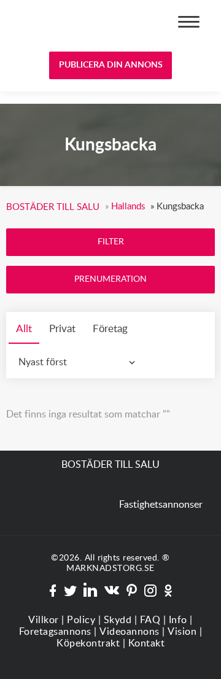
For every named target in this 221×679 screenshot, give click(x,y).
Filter (111, 242)
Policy (81, 620)
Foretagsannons (55, 632)
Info (178, 620)
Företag (110, 329)
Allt (24, 329)
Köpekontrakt (88, 643)
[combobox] (79, 362)
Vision (182, 632)
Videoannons (129, 632)
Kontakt (146, 643)
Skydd (118, 620)
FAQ (150, 620)
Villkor (43, 620)
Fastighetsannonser (161, 505)
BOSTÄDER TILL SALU (54, 23)
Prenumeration (110, 279)
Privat (62, 329)
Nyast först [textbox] (42, 362)
